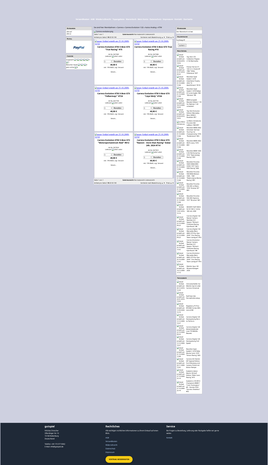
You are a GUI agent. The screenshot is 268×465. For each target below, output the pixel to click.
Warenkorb (131, 19)
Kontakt (178, 19)
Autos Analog (150, 27)
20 (110, 37)
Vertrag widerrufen (119, 459)
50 (112, 37)
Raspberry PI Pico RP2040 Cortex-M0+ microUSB (193, 308)
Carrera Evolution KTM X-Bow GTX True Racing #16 (153, 48)
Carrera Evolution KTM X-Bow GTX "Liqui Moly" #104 (153, 94)
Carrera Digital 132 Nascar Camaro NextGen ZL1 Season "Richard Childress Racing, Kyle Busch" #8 (193, 221)
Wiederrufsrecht (103, 19)
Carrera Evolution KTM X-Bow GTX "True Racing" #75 (113, 48)
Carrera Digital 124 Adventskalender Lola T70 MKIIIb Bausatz (193, 330)
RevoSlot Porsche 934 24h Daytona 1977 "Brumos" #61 (193, 198)
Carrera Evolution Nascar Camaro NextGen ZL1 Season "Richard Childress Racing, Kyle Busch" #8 (193, 245)
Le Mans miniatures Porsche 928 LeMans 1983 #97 (194, 123)
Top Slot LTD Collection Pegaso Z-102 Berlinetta (193, 59)
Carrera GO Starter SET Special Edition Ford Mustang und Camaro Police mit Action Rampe (193, 363)
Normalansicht (139, 34)
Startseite (187, 19)
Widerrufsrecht (111, 445)
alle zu (69, 34)
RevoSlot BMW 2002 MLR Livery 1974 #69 (194, 143)
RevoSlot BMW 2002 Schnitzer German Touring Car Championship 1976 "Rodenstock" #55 (194, 132)
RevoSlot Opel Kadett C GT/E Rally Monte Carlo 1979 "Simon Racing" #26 (193, 352)
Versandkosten (82, 19)
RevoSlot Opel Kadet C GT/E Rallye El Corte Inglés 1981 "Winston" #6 (194, 92)
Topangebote (119, 19)
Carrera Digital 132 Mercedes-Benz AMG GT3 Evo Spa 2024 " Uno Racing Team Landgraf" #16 (194, 233)
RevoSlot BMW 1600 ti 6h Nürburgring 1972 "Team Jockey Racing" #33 (194, 154)
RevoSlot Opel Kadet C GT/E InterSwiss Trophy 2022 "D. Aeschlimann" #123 (193, 81)
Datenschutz (155, 19)
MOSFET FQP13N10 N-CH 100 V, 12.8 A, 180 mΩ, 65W (194, 209)
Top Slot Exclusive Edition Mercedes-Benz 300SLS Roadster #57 (193, 114)
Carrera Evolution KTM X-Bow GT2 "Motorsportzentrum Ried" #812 (113, 141)
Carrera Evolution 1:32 (134, 27)
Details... (114, 72)
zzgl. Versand (119, 67)
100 (115, 37)
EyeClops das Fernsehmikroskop (193, 297)
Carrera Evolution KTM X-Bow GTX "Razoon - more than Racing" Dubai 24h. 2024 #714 (153, 143)
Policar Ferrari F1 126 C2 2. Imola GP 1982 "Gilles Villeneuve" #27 (193, 70)
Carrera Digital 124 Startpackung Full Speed (193, 341)
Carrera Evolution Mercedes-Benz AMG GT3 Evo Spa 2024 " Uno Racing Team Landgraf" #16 (194, 257)
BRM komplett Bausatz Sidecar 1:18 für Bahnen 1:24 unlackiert (194, 103)
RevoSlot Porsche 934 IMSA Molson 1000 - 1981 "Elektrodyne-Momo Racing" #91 (194, 176)
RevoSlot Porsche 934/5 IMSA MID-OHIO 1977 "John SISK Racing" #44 (193, 165)
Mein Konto (143, 19)
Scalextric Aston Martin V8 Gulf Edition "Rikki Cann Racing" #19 (193, 374)
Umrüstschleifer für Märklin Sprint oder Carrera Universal (193, 286)
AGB (92, 19)
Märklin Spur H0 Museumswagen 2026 (192, 268)
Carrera (120, 27)
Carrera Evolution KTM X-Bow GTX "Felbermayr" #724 (113, 94)
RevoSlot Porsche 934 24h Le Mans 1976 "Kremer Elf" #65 (193, 187)
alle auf (69, 32)
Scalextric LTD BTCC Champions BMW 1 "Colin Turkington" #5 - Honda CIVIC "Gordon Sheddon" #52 (193, 386)
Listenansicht (150, 34)
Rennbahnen (110, 27)
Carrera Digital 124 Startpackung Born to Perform (193, 319)
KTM (160, 27)
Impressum (168, 19)
